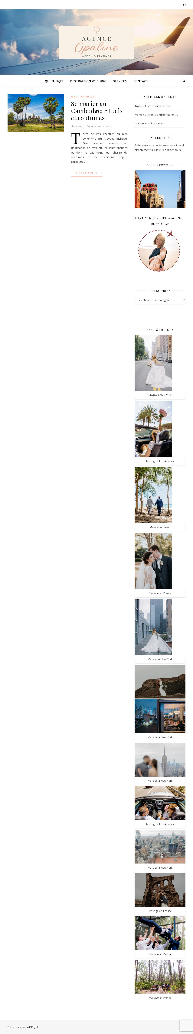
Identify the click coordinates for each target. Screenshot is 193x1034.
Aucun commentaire (99, 126)
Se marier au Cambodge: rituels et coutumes (97, 110)
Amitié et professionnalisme (153, 106)
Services (120, 81)
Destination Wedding (88, 81)
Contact (140, 81)
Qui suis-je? (54, 81)
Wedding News (82, 96)
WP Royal (32, 1027)
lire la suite (86, 172)
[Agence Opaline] (96, 42)
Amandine (77, 126)
